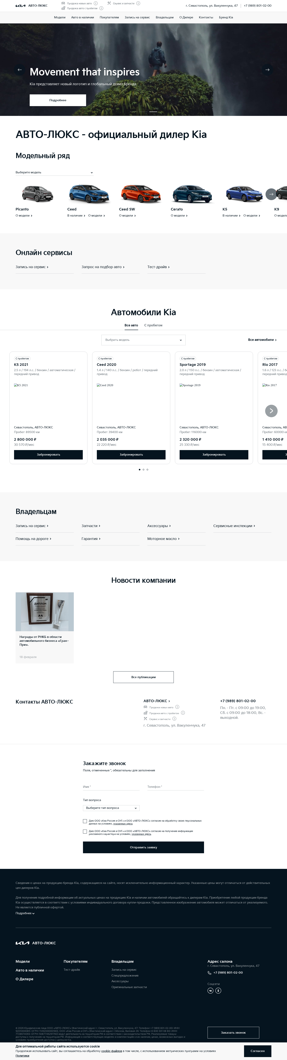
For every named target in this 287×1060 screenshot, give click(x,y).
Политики (22, 1055)
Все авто (131, 325)
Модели (59, 17)
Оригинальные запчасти (129, 987)
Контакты (206, 17)
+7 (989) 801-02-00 (257, 6)
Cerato (177, 209)
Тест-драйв (72, 970)
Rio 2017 (269, 365)
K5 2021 (21, 365)
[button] (19, 70)
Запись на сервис (137, 17)
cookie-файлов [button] (111, 1051)
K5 (225, 209)
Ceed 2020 (106, 365)
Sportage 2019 (193, 365)
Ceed (72, 209)
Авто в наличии (82, 17)
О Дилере (186, 17)
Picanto (22, 209)
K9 (276, 209)
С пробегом (153, 325)
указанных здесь (123, 823)
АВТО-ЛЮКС (155, 701)
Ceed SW (127, 209)
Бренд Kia (226, 17)
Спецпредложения (124, 976)
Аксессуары (120, 981)
